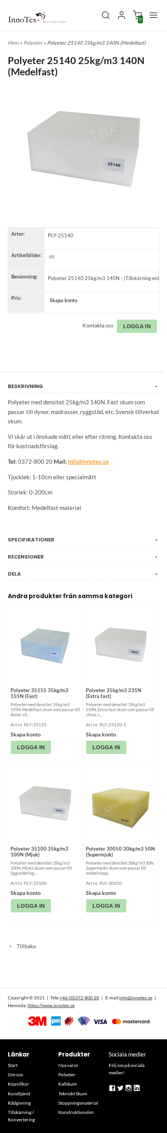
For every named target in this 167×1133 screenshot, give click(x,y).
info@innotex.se (135, 998)
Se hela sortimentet (83, 972)
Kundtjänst (19, 1093)
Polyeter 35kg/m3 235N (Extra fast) (113, 693)
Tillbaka (24, 946)
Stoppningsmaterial (78, 1103)
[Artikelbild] (52, 257)
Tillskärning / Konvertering (21, 1116)
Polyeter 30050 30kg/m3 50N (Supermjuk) (120, 852)
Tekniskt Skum (72, 1093)
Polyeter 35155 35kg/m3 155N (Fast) (39, 693)
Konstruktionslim (76, 1112)
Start (12, 1065)
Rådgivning (19, 1103)
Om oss (15, 1074)
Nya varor (68, 1065)
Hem (13, 43)
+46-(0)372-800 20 (79, 998)
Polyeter (33, 43)
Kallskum (67, 1084)
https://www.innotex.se (51, 1005)
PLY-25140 (60, 235)
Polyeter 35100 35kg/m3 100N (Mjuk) (39, 852)
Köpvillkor (18, 1084)
